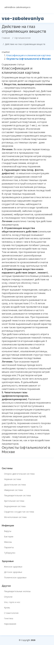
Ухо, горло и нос (12, 602)
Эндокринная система (14, 506)
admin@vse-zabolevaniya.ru (17, 7)
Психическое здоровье (15, 578)
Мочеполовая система (15, 517)
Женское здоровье (13, 567)
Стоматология (11, 613)
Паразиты (9, 547)
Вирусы (7, 531)
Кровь (7, 608)
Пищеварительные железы (17, 591)
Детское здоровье (13, 572)
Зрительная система (14, 501)
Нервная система (12, 479)
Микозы (8, 542)
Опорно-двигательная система (19, 474)
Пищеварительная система (17, 496)
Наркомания (10, 624)
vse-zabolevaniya (23, 18)
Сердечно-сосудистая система (19, 512)
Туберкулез (9, 553)
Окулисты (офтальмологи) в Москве (28, 58)
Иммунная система (13, 490)
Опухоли (8, 597)
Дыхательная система (15, 485)
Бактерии (8, 537)
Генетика (8, 618)
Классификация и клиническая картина (28, 55)
